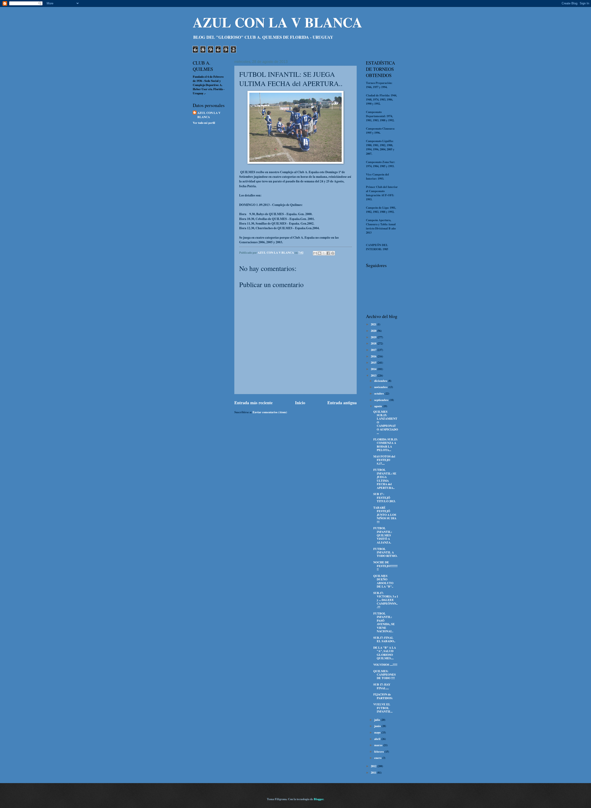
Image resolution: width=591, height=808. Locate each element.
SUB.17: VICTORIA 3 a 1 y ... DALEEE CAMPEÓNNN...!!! (385, 600)
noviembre (381, 387)
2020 (374, 331)
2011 (374, 772)
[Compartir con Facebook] (328, 253)
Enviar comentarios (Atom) (270, 412)
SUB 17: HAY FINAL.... (381, 686)
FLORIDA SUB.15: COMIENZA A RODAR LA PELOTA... (385, 444)
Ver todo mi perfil (204, 123)
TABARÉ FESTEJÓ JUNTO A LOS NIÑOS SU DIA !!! (384, 514)
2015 (374, 362)
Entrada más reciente (253, 403)
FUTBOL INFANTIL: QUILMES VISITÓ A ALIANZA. (382, 535)
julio (377, 720)
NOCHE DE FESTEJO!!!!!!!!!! (385, 565)
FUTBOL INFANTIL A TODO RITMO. (385, 552)
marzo (378, 745)
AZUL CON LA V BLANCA (277, 22)
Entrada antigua (342, 403)
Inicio (300, 403)
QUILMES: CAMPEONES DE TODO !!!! (384, 674)
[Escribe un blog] (319, 253)
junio (377, 726)
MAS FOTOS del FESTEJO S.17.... (384, 460)
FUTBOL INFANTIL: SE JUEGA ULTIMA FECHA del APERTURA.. (384, 479)
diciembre (381, 381)
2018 (374, 343)
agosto (378, 406)
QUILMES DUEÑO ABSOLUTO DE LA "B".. (383, 581)
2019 (374, 337)
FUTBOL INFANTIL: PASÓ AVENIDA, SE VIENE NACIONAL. (384, 622)
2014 (374, 369)
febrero (379, 751)
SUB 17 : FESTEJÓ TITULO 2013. (384, 497)
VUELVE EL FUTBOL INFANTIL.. (382, 707)
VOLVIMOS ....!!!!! (385, 664)
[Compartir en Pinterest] (332, 253)
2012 (374, 766)
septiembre (381, 400)
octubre (379, 393)
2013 (374, 375)
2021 (374, 324)
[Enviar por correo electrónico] (315, 253)
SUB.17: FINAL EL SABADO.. (384, 639)
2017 (374, 350)
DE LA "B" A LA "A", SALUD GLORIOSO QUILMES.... (384, 652)
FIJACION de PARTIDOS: (383, 696)
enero (378, 758)
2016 (374, 356)
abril (377, 739)
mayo (377, 732)
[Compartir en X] (324, 253)
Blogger (318, 799)
